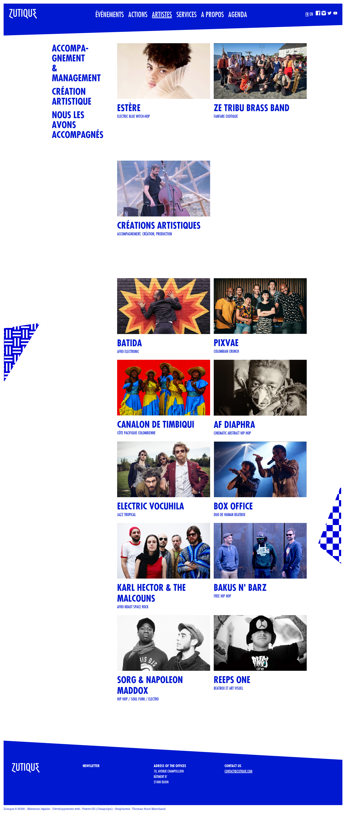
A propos (212, 14)
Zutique (9, 808)
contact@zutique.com (238, 771)
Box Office (233, 506)
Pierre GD (89, 808)
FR (307, 14)
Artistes (162, 14)
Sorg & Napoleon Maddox (150, 685)
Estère (129, 108)
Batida (129, 343)
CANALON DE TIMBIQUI (155, 424)
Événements (109, 14)
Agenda (237, 14)
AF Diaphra (234, 424)
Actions (137, 14)
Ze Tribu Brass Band (251, 108)
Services (186, 14)
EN (311, 14)
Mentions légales (38, 808)
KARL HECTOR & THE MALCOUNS (151, 592)
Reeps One (232, 679)
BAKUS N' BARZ (240, 587)
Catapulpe (104, 808)
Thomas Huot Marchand (149, 808)
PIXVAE (226, 343)
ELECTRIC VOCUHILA (150, 506)
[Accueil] (20, 12)
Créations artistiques (159, 225)
